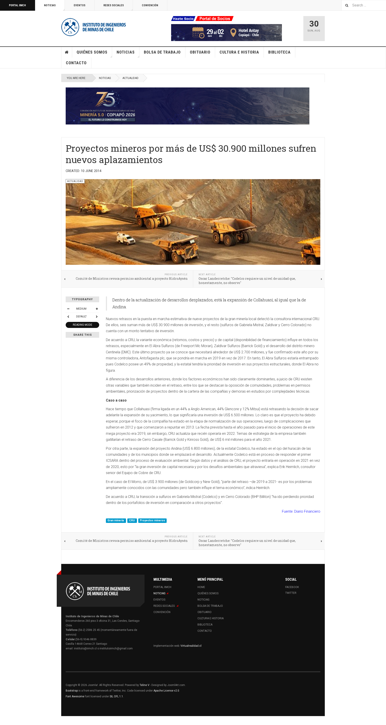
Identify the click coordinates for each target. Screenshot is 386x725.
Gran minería (115, 520)
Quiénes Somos (92, 52)
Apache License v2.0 (166, 690)
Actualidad (130, 78)
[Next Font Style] (96, 316)
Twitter (290, 592)
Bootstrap (72, 690)
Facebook (292, 587)
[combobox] (363, 5)
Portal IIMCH (17, 5)
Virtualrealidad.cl (190, 645)
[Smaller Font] (68, 308)
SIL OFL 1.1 (116, 696)
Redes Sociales (113, 5)
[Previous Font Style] (68, 316)
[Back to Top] (4, 720)
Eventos (79, 5)
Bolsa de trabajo (162, 52)
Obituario (200, 52)
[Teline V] (93, 26)
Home (66, 52)
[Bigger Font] (96, 308)
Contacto (76, 62)
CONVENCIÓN (150, 5)
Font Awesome (75, 696)
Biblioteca (279, 52)
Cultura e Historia (239, 52)
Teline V (144, 685)
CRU (132, 520)
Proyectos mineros (152, 520)
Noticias (50, 5)
